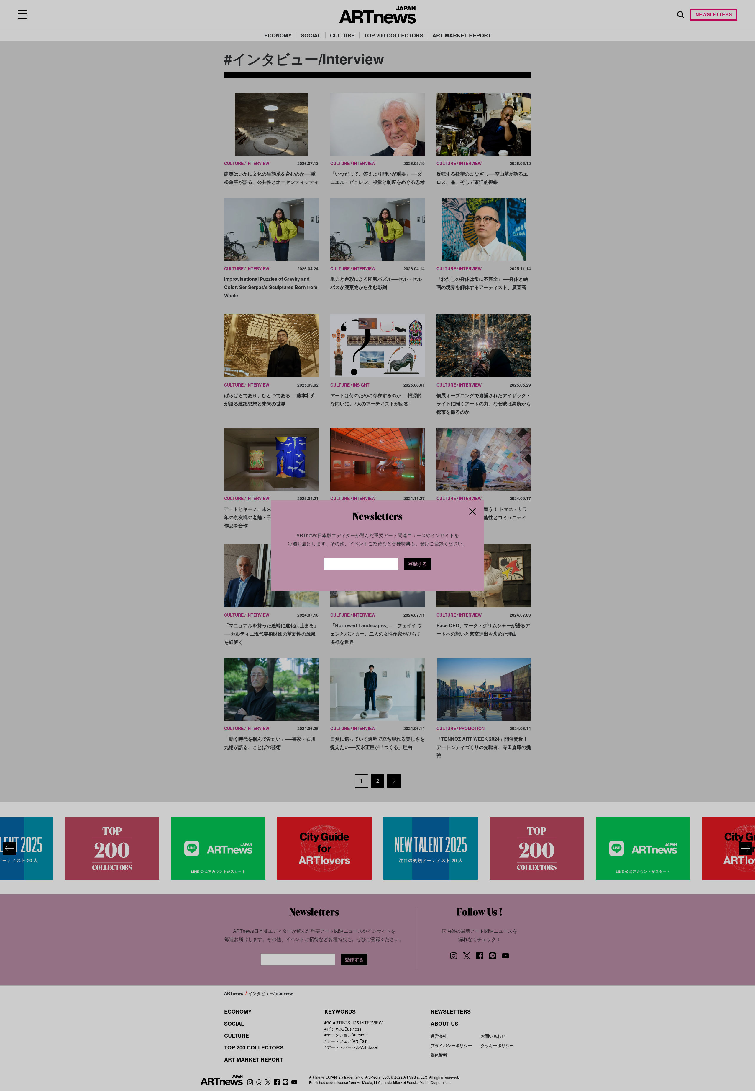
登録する (417, 563)
